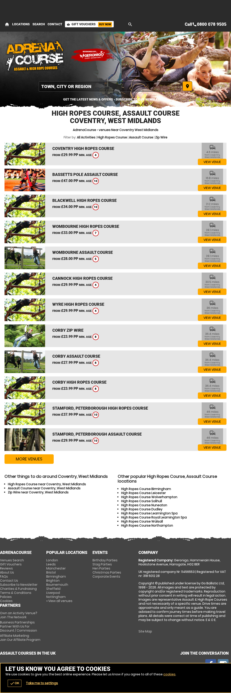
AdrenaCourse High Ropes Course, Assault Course (35, 55)
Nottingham (56, 597)
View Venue (212, 162)
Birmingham (56, 576)
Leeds (51, 564)
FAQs (4, 576)
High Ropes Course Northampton (147, 525)
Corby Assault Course (76, 356)
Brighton (53, 580)
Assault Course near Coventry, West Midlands (44, 488)
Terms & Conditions (15, 592)
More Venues (29, 459)
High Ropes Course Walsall (142, 521)
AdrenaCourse (84, 130)
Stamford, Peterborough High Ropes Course (100, 408)
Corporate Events (106, 576)
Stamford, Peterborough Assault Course (97, 434)
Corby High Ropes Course (79, 382)
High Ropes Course (112, 137)
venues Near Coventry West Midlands (128, 130)
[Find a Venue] (110, 86)
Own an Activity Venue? (18, 615)
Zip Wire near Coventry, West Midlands (38, 492)
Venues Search (12, 560)
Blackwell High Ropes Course (84, 200)
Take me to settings (42, 683)
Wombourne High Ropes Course (85, 226)
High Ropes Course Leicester (143, 493)
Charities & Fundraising (18, 588)
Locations (21, 24)
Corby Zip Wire (67, 330)
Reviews (6, 568)
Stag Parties (102, 564)
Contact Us (9, 580)
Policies (6, 597)
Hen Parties (101, 568)
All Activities (86, 137)
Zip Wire (161, 137)
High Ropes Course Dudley (141, 509)
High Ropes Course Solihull (141, 501)
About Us (7, 572)
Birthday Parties (105, 560)
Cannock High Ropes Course (82, 278)
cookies (169, 674)
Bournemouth (57, 584)
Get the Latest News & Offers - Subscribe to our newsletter (114, 99)
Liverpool (53, 592)
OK (14, 683)
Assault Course (141, 137)
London (52, 560)
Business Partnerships (18, 626)
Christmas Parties (106, 572)
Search (38, 24)
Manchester (56, 568)
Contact (55, 24)
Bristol (51, 572)
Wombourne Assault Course (82, 252)
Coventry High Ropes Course (83, 148)
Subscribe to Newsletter (18, 584)
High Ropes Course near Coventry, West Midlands (47, 484)
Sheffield (53, 588)
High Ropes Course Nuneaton (144, 505)
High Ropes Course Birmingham (146, 489)
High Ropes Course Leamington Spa (149, 513)
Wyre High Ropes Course (78, 304)
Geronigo (92, 55)
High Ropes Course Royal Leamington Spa (154, 517)
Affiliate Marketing (20, 637)
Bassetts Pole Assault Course (85, 174)
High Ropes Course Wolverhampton (149, 497)
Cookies (6, 601)
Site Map (145, 631)
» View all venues (59, 601)
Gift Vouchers (89, 24)
